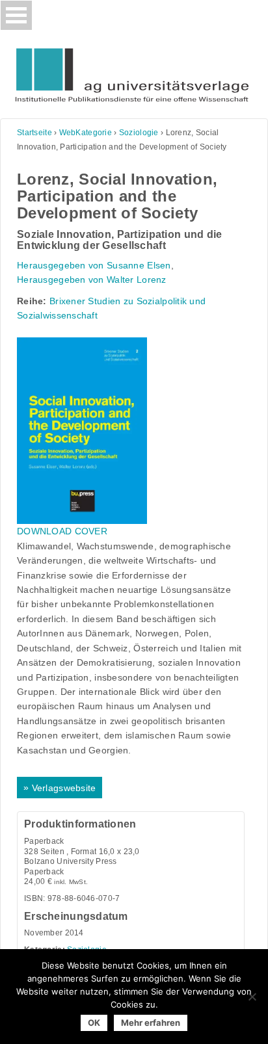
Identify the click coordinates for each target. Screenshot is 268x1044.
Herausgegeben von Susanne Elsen (94, 265)
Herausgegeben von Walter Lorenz (92, 279)
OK (94, 1022)
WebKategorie (85, 132)
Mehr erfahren (150, 1022)
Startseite (34, 132)
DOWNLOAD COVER (62, 531)
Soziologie (139, 132)
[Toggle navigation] (16, 15)
